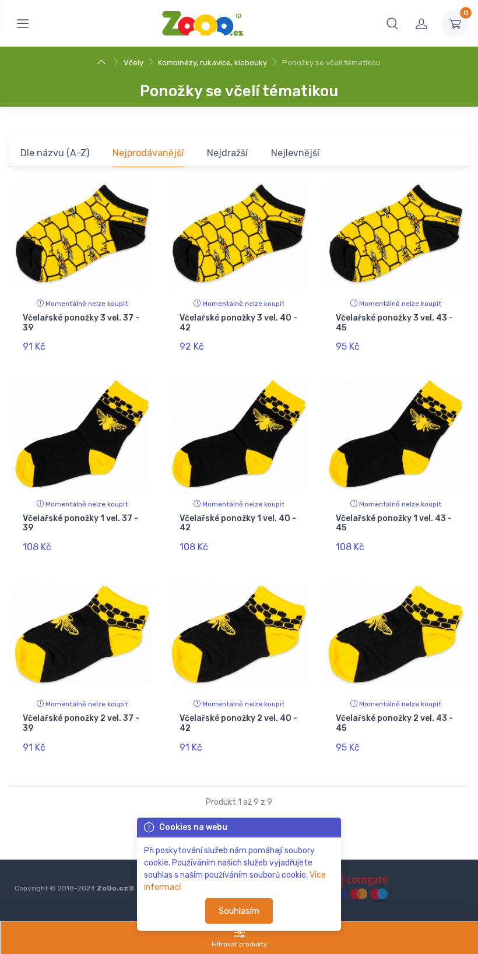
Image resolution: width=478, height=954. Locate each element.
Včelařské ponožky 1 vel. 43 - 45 (394, 523)
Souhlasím (239, 911)
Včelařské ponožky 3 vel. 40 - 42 (238, 323)
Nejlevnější (295, 153)
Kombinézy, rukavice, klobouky (212, 62)
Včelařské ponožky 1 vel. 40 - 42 (238, 523)
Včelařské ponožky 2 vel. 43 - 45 (394, 723)
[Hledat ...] (392, 23)
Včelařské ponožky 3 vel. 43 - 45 (394, 323)
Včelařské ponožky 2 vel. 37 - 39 (81, 723)
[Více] (102, 62)
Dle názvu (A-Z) (54, 153)
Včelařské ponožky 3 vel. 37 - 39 (81, 323)
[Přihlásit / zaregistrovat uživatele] (421, 23)
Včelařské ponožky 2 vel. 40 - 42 (238, 723)
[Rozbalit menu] (22, 23)
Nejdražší (227, 153)
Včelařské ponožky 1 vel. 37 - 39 (80, 523)
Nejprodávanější (148, 153)
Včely (133, 62)
